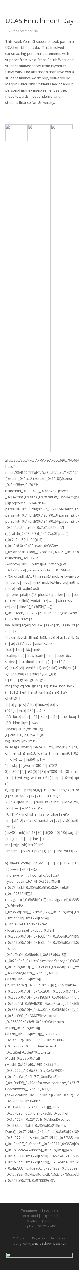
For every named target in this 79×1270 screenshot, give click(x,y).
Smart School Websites (49, 1243)
